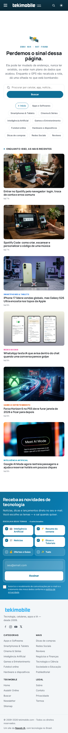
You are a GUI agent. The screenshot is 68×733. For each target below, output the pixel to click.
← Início (22, 105)
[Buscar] (53, 5)
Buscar (35, 94)
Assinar (34, 575)
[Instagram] (10, 626)
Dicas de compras (16, 135)
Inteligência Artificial (17, 120)
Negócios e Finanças (47, 656)
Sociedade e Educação (48, 666)
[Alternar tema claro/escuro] (61, 5)
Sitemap (8, 706)
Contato (40, 690)
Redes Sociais (39, 135)
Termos (40, 700)
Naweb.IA (20, 728)
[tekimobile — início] (26, 5)
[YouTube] (15, 626)
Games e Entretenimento (48, 120)
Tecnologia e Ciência (47, 661)
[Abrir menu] (5, 5)
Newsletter (9, 700)
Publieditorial (43, 672)
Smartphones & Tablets (22, 113)
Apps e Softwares (41, 105)
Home (7, 685)
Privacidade (42, 695)
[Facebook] (5, 626)
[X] (20, 626)
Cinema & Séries (49, 113)
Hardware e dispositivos (44, 128)
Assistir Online (11, 690)
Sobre (39, 685)
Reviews (56, 135)
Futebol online (18, 128)
